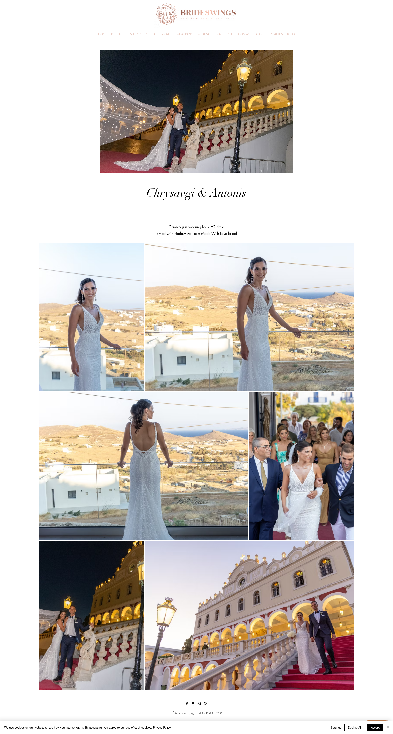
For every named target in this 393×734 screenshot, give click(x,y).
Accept (375, 727)
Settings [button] (336, 727)
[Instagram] (199, 704)
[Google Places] (193, 704)
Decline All (354, 727)
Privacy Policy (162, 727)
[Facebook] (187, 704)
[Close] (388, 727)
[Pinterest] (205, 704)
